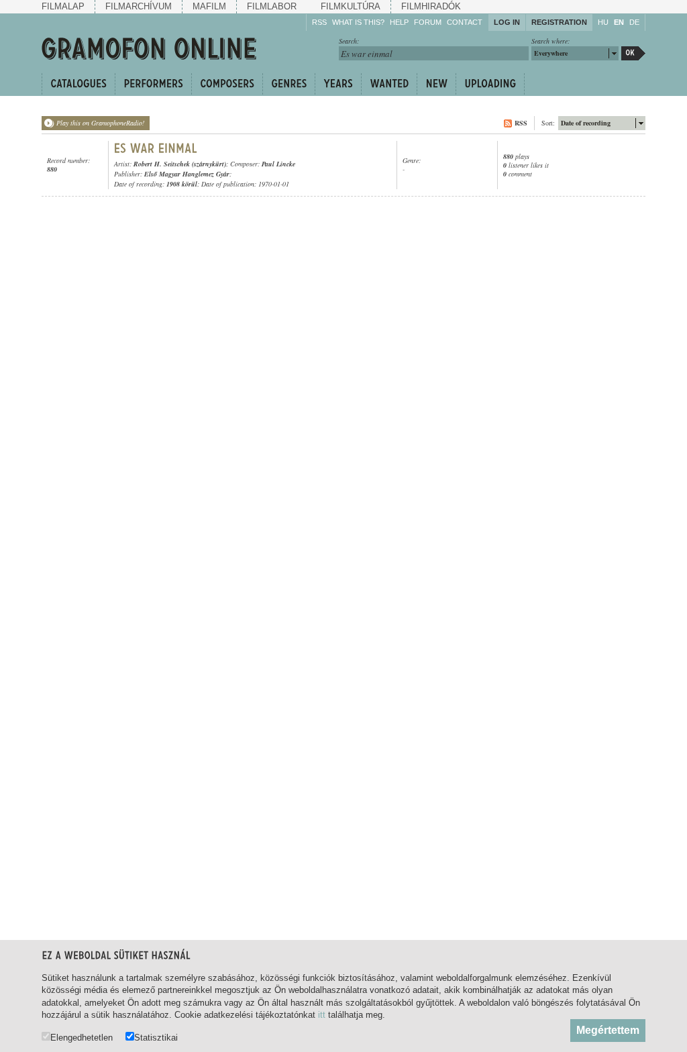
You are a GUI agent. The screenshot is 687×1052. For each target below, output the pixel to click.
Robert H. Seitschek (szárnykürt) (180, 163)
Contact (464, 22)
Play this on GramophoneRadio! (100, 122)
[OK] (633, 53)
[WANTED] (389, 84)
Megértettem (607, 1030)
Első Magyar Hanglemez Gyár (186, 173)
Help (399, 22)
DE (634, 22)
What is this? (358, 22)
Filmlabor (272, 6)
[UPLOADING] (490, 84)
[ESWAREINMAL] (155, 148)
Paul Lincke (278, 163)
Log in (507, 22)
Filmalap (63, 6)
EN (619, 22)
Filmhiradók (431, 6)
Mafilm (209, 6)
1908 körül (181, 184)
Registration (559, 22)
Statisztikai (156, 1037)
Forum (427, 22)
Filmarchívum (138, 6)
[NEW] (436, 84)
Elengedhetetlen (81, 1037)
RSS (319, 22)
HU (603, 22)
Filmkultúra (350, 6)
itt (321, 1015)
